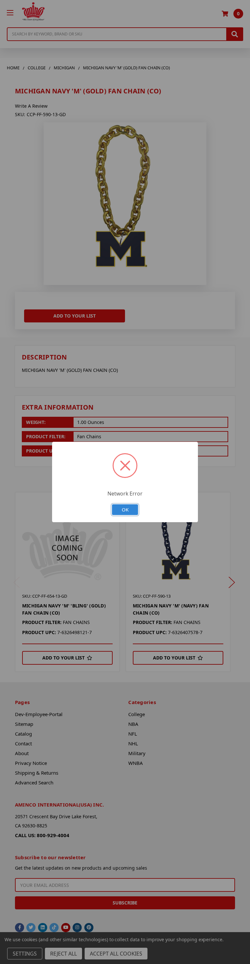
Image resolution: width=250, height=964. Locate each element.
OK (125, 509)
